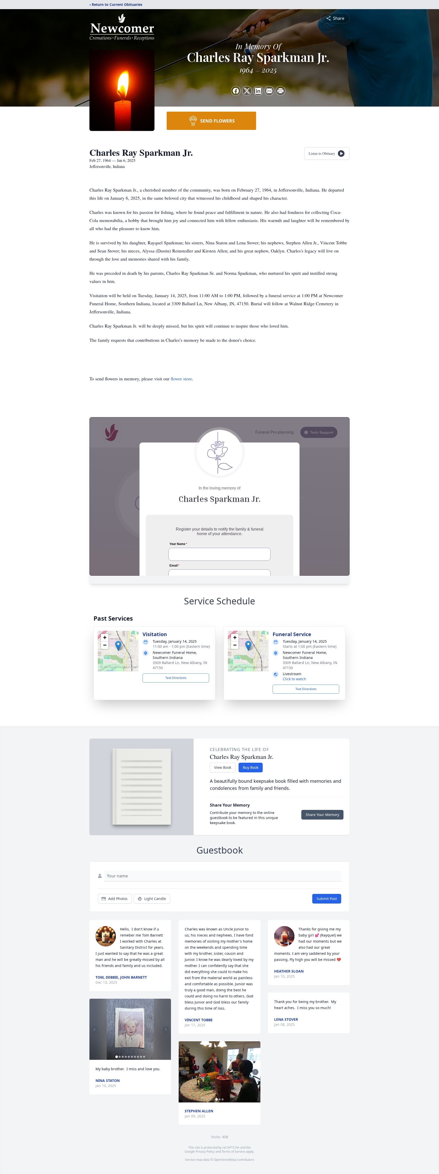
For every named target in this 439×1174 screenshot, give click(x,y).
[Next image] (166, 1029)
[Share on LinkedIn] (258, 90)
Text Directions (175, 678)
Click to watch (294, 678)
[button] (118, 646)
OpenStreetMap (225, 1160)
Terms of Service (233, 1151)
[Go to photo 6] (132, 1057)
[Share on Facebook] (235, 90)
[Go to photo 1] (116, 1057)
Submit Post (327, 898)
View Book (222, 767)
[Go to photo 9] (141, 1057)
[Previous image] (94, 1029)
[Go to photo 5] (129, 1057)
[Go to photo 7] (135, 1057)
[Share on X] (247, 90)
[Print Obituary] (280, 90)
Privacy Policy (205, 1151)
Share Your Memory (322, 814)
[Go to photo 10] (144, 1057)
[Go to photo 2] (120, 1057)
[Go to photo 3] (123, 1057)
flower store (181, 379)
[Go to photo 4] (126, 1057)
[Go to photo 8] (138, 1057)
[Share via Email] (269, 90)
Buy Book (250, 767)
